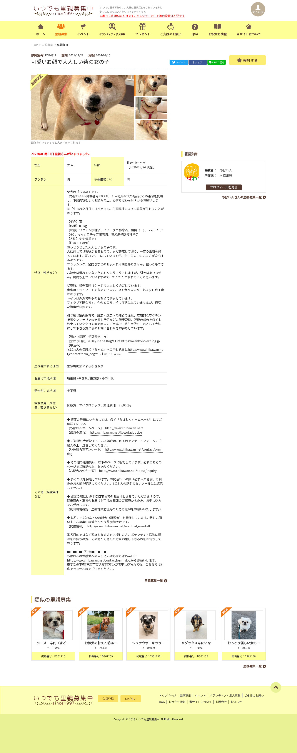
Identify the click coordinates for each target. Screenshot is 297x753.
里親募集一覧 (154, 580)
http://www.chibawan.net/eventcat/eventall (118, 526)
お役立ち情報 (218, 34)
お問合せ (221, 702)
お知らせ (236, 702)
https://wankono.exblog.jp (140, 341)
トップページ (167, 695)
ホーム (40, 34)
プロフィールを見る (223, 187)
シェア (198, 62)
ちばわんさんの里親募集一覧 (242, 197)
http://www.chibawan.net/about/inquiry (128, 470)
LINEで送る (218, 62)
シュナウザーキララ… (148, 643)
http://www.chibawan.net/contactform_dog (115, 451)
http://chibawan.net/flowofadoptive (116, 432)
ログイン (130, 698)
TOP (35, 45)
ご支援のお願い (171, 34)
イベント (83, 34)
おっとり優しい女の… (243, 643)
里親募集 (61, 34)
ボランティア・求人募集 (225, 695)
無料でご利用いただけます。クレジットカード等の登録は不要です (142, 16)
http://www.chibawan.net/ (124, 428)
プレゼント (142, 34)
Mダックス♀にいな (196, 643)
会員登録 (108, 698)
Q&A (195, 34)
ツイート (180, 62)
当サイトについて (249, 34)
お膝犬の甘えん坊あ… (101, 643)
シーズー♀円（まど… (53, 643)
